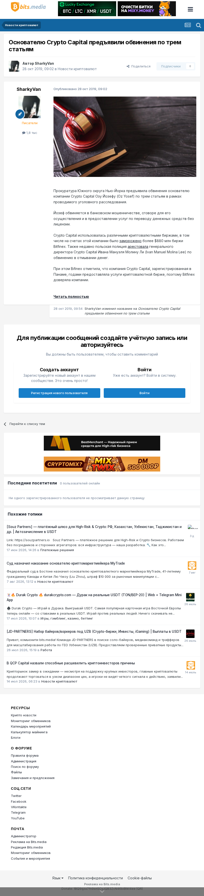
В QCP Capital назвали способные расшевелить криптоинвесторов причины (71, 663)
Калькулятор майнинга (29, 732)
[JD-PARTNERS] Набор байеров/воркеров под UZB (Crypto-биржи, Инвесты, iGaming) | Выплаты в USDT (94, 631)
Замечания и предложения (32, 778)
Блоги (15, 737)
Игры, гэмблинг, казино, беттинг (67, 618)
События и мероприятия (30, 858)
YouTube (18, 818)
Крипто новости (23, 715)
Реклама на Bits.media (29, 842)
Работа (46, 650)
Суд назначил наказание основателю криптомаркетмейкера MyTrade (66, 563)
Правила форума (25, 755)
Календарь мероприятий (31, 726)
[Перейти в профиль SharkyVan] (14, 66)
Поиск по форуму (25, 767)
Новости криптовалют (77, 69)
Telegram (18, 812)
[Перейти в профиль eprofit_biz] (190, 634)
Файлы (16, 772)
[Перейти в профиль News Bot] (192, 565)
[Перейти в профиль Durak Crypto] (190, 597)
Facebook (18, 801)
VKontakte (19, 807)
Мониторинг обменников (31, 721)
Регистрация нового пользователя (59, 393)
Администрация (23, 761)
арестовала (138, 246)
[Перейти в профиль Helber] (192, 529)
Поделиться (140, 66)
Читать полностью (71, 296)
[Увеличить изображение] (124, 136)
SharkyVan (44, 63)
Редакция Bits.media (27, 847)
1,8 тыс (31, 133)
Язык (56, 878)
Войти (145, 393)
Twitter (16, 796)
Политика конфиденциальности (95, 878)
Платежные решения (57, 550)
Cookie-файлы (140, 878)
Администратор (23, 836)
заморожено (130, 241)
